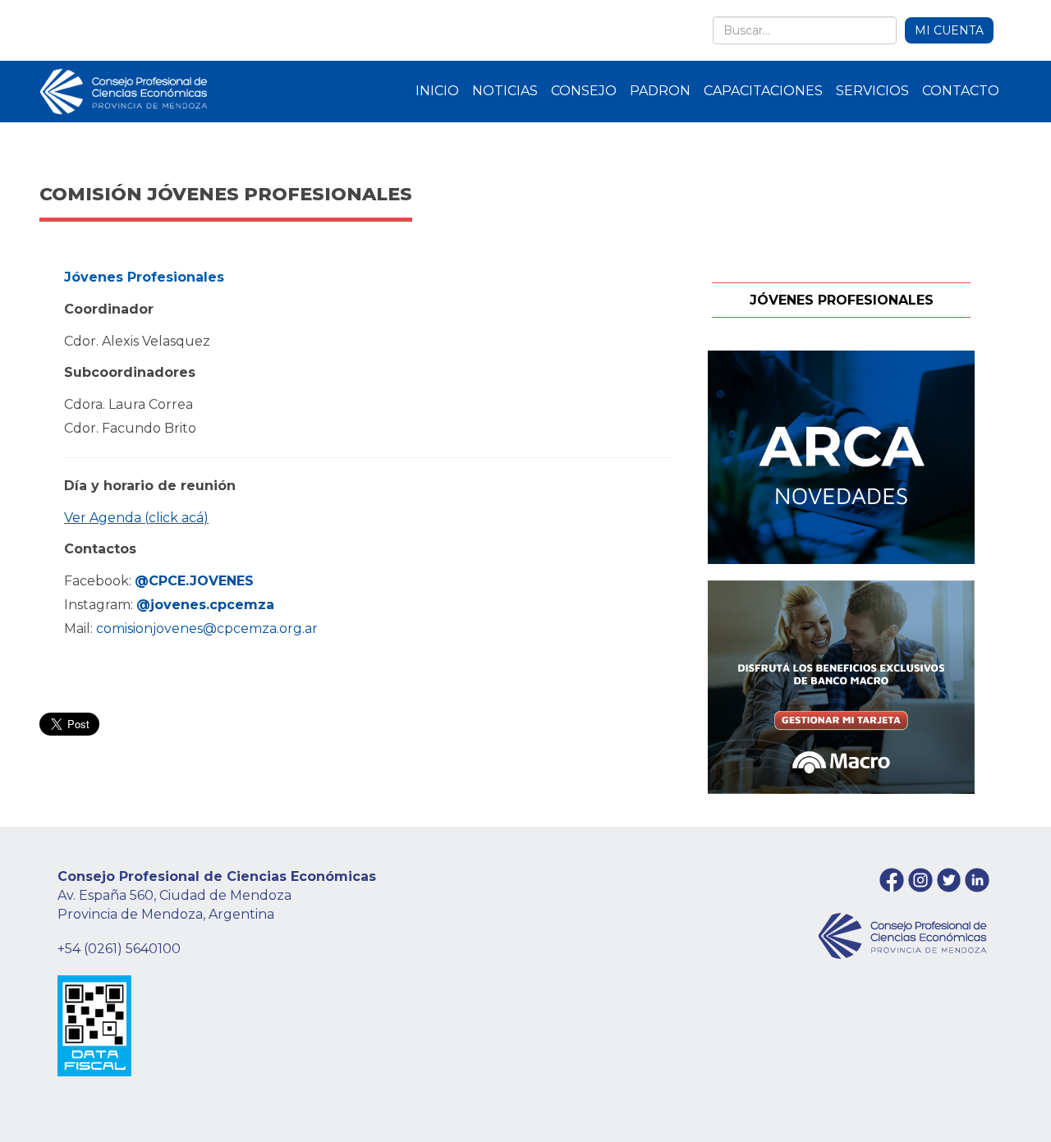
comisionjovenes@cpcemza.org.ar (207, 628)
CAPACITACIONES (763, 91)
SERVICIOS (872, 91)
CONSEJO (584, 91)
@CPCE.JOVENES (194, 581)
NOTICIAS (505, 91)
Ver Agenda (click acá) (136, 517)
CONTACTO (960, 91)
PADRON (660, 91)
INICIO (437, 91)
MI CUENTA (949, 30)
